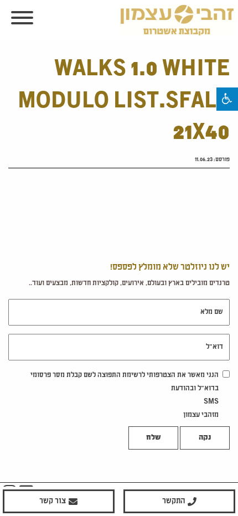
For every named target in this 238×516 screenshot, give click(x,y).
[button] (227, 99)
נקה (205, 438)
